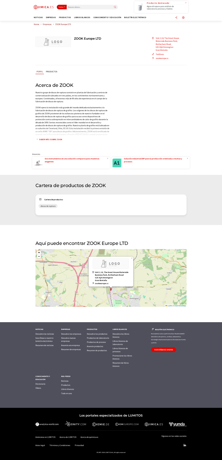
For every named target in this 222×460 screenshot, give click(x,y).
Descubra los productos (97, 334)
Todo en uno (66, 393)
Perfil (39, 71)
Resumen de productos (97, 350)
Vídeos (38, 388)
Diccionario (40, 384)
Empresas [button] (51, 17)
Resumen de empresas (71, 349)
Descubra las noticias (44, 334)
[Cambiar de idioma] (183, 17)
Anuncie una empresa (70, 345)
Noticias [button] (38, 17)
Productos (51, 71)
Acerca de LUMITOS (68, 437)
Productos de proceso (96, 342)
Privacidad (79, 445)
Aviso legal (40, 445)
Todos (61, 7)
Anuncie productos (95, 346)
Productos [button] (65, 17)
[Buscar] (115, 7)
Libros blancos (67, 389)
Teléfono (160, 54)
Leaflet (169, 305)
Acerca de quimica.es (89, 437)
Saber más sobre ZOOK (50, 139)
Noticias (64, 381)
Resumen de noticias (44, 345)
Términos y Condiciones (59, 445)
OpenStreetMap (180, 305)
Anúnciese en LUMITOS (45, 437)
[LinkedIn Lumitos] (185, 445)
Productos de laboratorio (98, 338)
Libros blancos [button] (82, 17)
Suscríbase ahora (163, 349)
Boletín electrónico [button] (135, 17)
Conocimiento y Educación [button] (107, 17)
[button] (111, 289)
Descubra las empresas (71, 334)
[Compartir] (176, 17)
